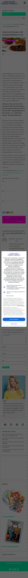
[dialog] (14, 289)
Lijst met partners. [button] (20, 305)
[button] (14, 296)
